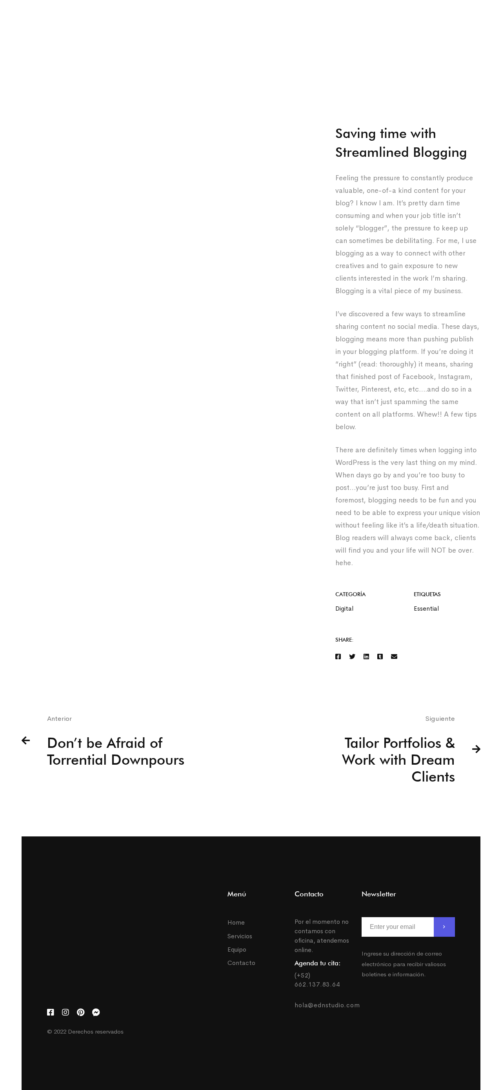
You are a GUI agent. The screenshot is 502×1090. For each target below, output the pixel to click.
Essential (426, 608)
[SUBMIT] (444, 927)
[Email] (394, 656)
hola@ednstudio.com (327, 1005)
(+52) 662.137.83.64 (317, 979)
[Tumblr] (380, 656)
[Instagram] (457, 45)
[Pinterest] (80, 1012)
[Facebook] (442, 45)
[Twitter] (473, 45)
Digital (344, 608)
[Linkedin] (366, 656)
